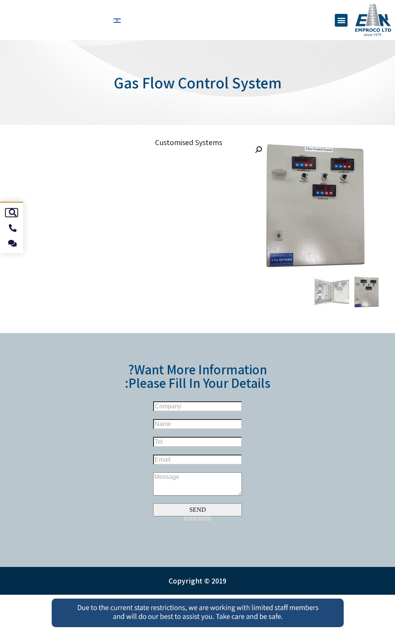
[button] (341, 20)
